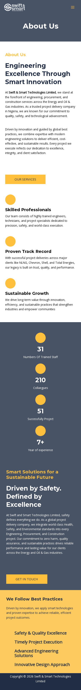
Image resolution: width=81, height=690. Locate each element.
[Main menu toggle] (73, 7)
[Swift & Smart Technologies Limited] (14, 7)
